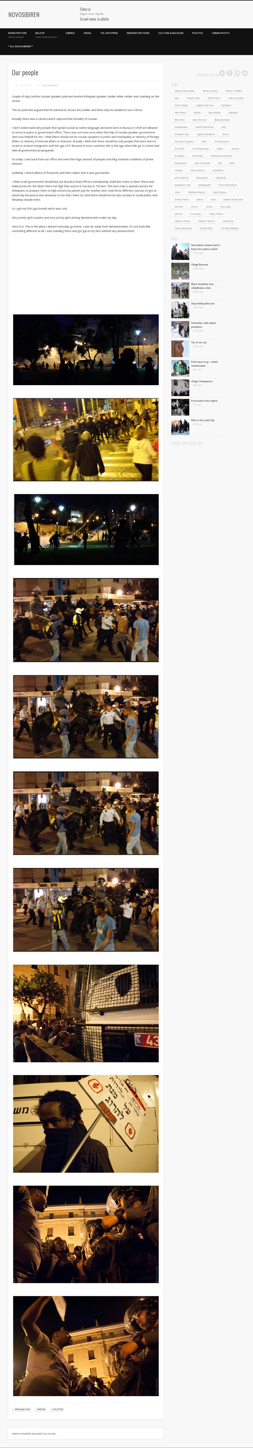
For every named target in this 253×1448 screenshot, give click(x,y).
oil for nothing (181, 177)
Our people (49, 1433)
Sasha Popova (219, 192)
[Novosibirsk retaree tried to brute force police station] (180, 259)
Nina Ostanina (197, 170)
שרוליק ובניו (58, 1409)
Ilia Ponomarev (221, 141)
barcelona (226, 105)
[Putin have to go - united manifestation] (180, 375)
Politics (197, 33)
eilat (224, 127)
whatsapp (237, 73)
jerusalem (180, 155)
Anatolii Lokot (193, 98)
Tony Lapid (225, 206)
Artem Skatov (181, 105)
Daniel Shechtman (204, 127)
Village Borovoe (199, 264)
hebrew (41, 1409)
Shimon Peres (182, 199)
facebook (230, 73)
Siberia (70, 33)
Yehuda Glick (205, 228)
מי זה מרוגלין (208, 74)
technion (179, 206)
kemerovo (198, 155)
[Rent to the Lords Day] (180, 434)
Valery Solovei (216, 213)
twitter (222, 73)
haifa (204, 141)
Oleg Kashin (202, 177)
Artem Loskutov (236, 98)
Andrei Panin (214, 98)
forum (226, 134)
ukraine (178, 213)
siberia (200, 199)
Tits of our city (199, 342)
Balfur (46, 34)
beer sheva (180, 112)
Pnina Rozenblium (228, 185)
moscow (178, 170)
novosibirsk (217, 170)
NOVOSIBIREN (24, 14)
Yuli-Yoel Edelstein (229, 228)
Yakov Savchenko (183, 228)
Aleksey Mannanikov (185, 90)
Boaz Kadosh (215, 112)
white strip (228, 221)
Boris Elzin (180, 119)
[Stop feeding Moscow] (180, 317)
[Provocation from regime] (180, 414)
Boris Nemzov (200, 119)
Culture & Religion (170, 33)
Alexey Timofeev (234, 90)
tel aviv (194, 206)
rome (177, 192)
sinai (213, 199)
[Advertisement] (59, 12)
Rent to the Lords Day (203, 420)
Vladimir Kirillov (182, 221)
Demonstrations (138, 33)
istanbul (235, 148)
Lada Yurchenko (202, 163)
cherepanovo (181, 127)
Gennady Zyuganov (184, 141)
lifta (220, 163)
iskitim (220, 148)
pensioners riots (182, 185)
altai (177, 98)
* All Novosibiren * (20, 46)
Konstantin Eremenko (221, 155)
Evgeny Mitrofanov (206, 134)
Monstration (17, 34)
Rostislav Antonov (196, 192)
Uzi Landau (195, 213)
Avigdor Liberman (205, 105)
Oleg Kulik (221, 177)
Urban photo (220, 33)
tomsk (209, 206)
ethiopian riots (22, 1409)
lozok (231, 163)
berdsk (197, 112)
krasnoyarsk (180, 163)
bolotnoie (233, 112)
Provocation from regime (204, 400)
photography (204, 185)
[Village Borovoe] (180, 278)
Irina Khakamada (200, 148)
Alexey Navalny (210, 90)
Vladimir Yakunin (206, 221)
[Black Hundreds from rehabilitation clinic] (180, 298)
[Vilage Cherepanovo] (180, 395)
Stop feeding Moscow (202, 303)
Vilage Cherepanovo (202, 381)
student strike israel (233, 199)
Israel (87, 33)
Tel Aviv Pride (109, 33)
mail (245, 73)
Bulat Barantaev (222, 119)
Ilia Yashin (179, 148)
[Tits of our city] (180, 356)
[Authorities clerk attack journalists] (180, 336)
